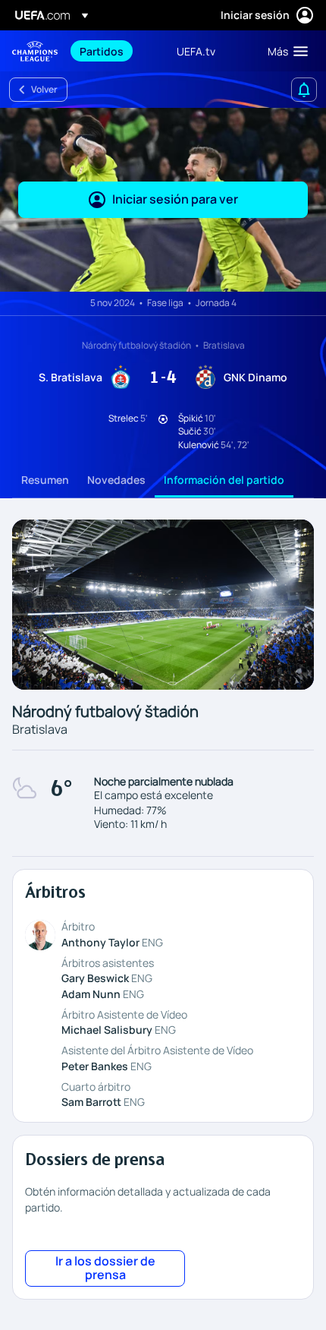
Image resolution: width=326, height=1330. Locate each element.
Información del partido (224, 479)
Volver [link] (44, 89)
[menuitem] (115, 50)
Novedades (116, 479)
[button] (284, 50)
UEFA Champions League (35, 51)
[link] (101, 50)
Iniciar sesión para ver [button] (175, 199)
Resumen (45, 479)
